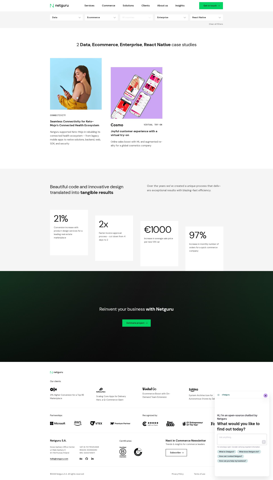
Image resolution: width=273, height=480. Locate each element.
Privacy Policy (178, 474)
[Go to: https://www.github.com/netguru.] (86, 459)
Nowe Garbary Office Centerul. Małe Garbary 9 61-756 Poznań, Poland (62, 450)
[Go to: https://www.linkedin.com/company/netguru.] (92, 459)
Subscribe (175, 452)
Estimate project (135, 323)
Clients (145, 5)
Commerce (108, 5)
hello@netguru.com (59, 459)
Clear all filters (216, 24)
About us (162, 5)
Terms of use (199, 474)
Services (89, 5)
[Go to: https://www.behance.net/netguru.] (81, 459)
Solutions (128, 5)
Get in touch (210, 5)
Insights (180, 5)
